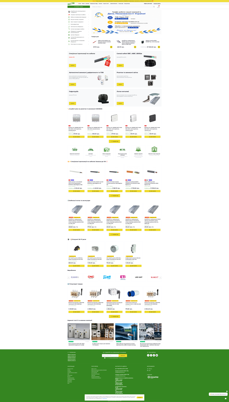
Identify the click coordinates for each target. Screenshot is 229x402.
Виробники (70, 381)
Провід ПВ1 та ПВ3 (94, 371)
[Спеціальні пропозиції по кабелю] (102, 61)
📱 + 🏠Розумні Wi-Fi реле (77, 239)
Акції (68, 383)
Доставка (87, 3)
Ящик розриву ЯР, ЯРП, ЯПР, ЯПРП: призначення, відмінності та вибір (77, 344)
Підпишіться (122, 355)
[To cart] (111, 47)
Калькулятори (127, 3)
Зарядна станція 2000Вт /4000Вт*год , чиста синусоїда (152, 41)
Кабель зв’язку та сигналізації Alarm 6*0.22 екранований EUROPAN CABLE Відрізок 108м (75, 183)
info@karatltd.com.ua (120, 372)
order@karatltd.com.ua (120, 375)
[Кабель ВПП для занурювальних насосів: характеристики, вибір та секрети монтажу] (126, 331)
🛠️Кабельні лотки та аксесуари (79, 200)
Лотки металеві (94, 372)
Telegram (150, 368)
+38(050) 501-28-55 (71, 357)
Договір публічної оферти (72, 372)
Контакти (100, 3)
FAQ (68, 373)
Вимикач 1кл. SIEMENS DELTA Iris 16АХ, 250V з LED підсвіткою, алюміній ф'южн (76, 129)
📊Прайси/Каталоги (113, 3)
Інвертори (93, 375)
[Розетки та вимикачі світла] (150, 80)
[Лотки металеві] (151, 99)
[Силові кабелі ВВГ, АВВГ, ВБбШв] (150, 61)
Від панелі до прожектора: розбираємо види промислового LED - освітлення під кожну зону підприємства (150, 345)
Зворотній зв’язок (71, 377)
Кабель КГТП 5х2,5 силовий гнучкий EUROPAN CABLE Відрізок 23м (114, 183)
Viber (150, 370)
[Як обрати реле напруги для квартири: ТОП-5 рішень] (102, 331)
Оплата (83, 3)
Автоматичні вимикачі (95, 376)
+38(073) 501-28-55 (71, 359)
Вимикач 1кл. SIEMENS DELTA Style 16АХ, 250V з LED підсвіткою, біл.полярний (114, 129)
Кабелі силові (93, 368)
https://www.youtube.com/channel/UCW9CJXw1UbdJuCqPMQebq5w (157, 355)
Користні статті (70, 368)
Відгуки (69, 376)
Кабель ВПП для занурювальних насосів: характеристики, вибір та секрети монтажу (126, 344)
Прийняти (139, 397)
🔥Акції (79, 3)
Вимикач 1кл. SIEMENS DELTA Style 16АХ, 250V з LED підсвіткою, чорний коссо (152, 129)
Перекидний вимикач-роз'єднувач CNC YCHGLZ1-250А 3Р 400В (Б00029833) (114, 304)
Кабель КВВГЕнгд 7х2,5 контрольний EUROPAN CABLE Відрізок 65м (151, 183)
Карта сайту (70, 380)
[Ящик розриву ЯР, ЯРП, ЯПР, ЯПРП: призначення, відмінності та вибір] (79, 331)
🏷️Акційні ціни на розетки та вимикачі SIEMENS (85, 109)
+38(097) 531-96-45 (71, 360)
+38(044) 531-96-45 (72, 356)
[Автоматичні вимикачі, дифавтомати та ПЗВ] (102, 80)
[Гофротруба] (103, 99)
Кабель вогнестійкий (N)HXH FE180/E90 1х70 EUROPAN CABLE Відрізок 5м (132, 183)
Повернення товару (94, 3)
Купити (72, 65)
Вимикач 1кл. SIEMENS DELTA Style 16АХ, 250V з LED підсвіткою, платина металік (133, 129)
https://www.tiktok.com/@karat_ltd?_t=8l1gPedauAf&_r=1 (154, 355)
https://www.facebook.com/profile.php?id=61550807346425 (148, 355)
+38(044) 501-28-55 (72, 354)
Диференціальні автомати (96, 377)
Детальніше (104, 398)
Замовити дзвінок (157, 3)
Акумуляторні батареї (95, 373)
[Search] (154, 7)
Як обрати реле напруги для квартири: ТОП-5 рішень (101, 344)
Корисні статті (106, 3)
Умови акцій (120, 3)
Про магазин (70, 375)
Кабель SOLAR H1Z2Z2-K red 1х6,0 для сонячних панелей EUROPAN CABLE (104, 42)
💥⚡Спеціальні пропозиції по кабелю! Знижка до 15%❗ (88, 161)
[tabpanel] (126, 22)
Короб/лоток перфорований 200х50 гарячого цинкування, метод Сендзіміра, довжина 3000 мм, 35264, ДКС (128, 42)
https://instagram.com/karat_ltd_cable (151, 355)
